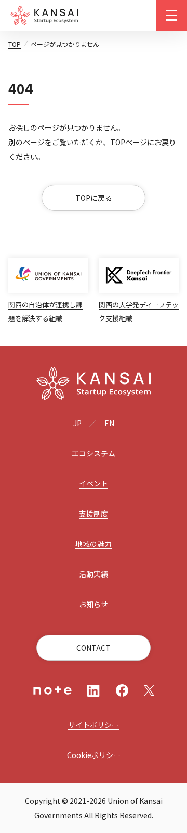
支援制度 (93, 513)
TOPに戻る (93, 198)
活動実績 (93, 574)
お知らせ (93, 604)
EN (109, 423)
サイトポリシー (93, 725)
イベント (93, 483)
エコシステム (93, 453)
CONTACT (93, 648)
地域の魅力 (93, 544)
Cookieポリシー (94, 755)
